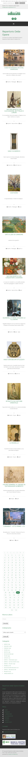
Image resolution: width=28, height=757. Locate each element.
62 (4, 577)
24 (19, 560)
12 (19, 555)
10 (12, 555)
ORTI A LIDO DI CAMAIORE (14, 234)
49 (23, 570)
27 (8, 562)
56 (4, 575)
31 (23, 562)
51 (8, 572)
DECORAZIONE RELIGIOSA (11, 667)
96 (19, 590)
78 (19, 582)
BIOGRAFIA (7, 712)
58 (12, 575)
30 (19, 562)
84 (19, 585)
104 (10, 595)
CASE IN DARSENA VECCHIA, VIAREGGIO (14, 68)
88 (12, 587)
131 (18, 607)
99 (9, 592)
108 (6, 597)
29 (16, 562)
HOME (6, 710)
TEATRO (7, 656)
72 (19, 580)
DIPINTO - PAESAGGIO (10, 659)
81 (8, 585)
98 (5, 592)
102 (22, 592)
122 (22, 602)
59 (15, 575)
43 (23, 567)
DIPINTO (7, 644)
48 (19, 570)
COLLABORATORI (9, 716)
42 (19, 567)
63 (8, 577)
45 (8, 570)
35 (15, 565)
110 (14, 597)
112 (22, 597)
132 (22, 607)
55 (23, 572)
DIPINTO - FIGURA (9, 663)
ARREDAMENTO (8, 673)
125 (14, 605)
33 (8, 565)
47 (15, 570)
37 (23, 565)
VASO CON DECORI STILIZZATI (14, 359)
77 (15, 582)
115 (14, 600)
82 (12, 585)
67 (23, 577)
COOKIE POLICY (8, 722)
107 (23, 595)
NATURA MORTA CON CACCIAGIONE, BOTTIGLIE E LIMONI (14, 111)
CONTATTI (7, 720)
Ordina (5, 636)
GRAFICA (7, 652)
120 (14, 602)
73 (23, 580)
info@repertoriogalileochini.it (9, 7)
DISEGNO (7, 648)
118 (6, 602)
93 (8, 590)
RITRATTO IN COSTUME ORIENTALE (14, 402)
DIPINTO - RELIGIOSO (10, 669)
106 (18, 595)
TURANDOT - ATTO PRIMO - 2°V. (14, 526)
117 (22, 600)
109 (10, 597)
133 (12, 610)
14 (4, 557)
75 (8, 582)
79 (23, 582)
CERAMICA (8, 646)
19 (23, 557)
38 (4, 567)
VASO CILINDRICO (14, 151)
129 (10, 607)
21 (8, 560)
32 (4, 565)
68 (4, 580)
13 (22, 555)
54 (19, 572)
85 (23, 585)
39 (8, 567)
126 (18, 605)
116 (18, 600)
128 (6, 607)
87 (8, 587)
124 (10, 605)
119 (10, 602)
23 (15, 560)
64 (12, 577)
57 (8, 575)
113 (6, 600)
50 (5, 572)
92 (4, 590)
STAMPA (7, 650)
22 (12, 560)
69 (8, 580)
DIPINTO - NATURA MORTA (11, 661)
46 (12, 570)
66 (19, 577)
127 (22, 605)
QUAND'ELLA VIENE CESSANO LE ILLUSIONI (14, 318)
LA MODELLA (14, 443)
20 (5, 560)
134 (16, 610)
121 (18, 602)
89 (16, 587)
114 (10, 600)
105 (14, 595)
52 (12, 572)
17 (15, 557)
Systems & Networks (13, 754)
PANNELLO (7, 665)
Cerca (5, 623)
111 (18, 597)
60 (19, 575)
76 (12, 582)
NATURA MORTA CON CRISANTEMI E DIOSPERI (14, 277)
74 (4, 582)
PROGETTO (7, 671)
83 (16, 585)
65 (15, 577)
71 (16, 580)
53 (15, 572)
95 (15, 590)
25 (23, 560)
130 (14, 607)
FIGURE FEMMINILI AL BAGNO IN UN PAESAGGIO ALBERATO (14, 485)
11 (15, 555)
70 (12, 580)
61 (23, 575)
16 (12, 557)
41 (16, 567)
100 (14, 592)
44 (4, 570)
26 (4, 562)
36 (19, 565)
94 (12, 590)
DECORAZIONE (8, 654)
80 (4, 585)
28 (12, 562)
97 (23, 590)
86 (4, 587)
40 (12, 567)
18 (19, 557)
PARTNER (7, 718)
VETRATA (7, 658)
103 (5, 595)
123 (5, 605)
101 (18, 592)
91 (23, 587)
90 (20, 587)
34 (12, 565)
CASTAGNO (14, 193)
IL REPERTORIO (8, 714)
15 (8, 557)
